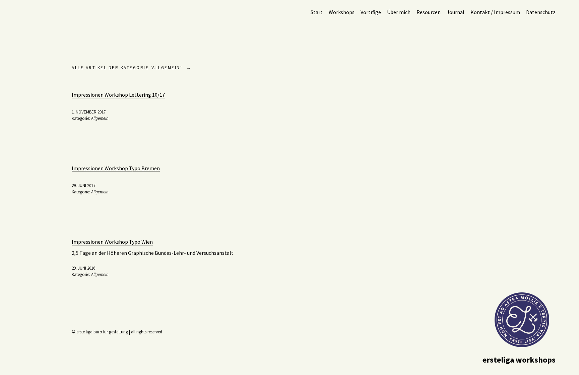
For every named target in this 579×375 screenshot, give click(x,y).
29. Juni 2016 (83, 268)
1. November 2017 (89, 112)
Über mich (398, 12)
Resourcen (428, 12)
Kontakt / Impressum (495, 12)
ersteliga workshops (519, 360)
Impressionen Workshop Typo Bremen (116, 168)
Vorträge (371, 12)
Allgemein (100, 118)
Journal (455, 12)
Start (317, 12)
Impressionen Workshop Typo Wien (112, 241)
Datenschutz (541, 12)
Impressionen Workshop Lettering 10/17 (118, 94)
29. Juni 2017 (83, 185)
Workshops (342, 12)
